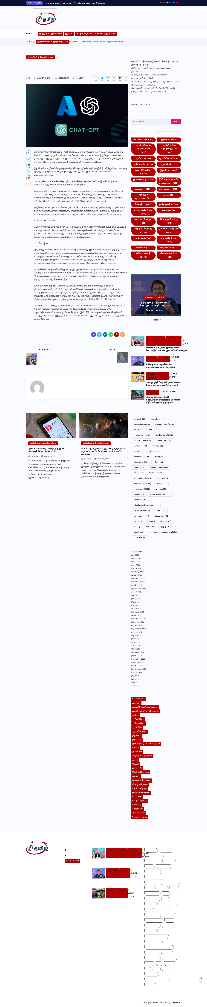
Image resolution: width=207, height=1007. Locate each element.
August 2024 (136, 632)
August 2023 (136, 672)
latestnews (141, 462)
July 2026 (135, 555)
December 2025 (138, 579)
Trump (138, 521)
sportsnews (142, 489)
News (138, 473)
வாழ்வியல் (168, 248)
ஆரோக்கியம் (143, 164)
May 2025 (135, 602)
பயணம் (168, 210)
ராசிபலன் (143, 238)
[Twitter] (173, 3)
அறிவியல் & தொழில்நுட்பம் (52, 42)
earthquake (140, 446)
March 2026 (136, 568)
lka (159, 462)
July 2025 (135, 595)
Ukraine (165, 521)
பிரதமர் (139, 538)
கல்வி (168, 195)
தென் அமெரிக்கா (143, 212)
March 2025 (136, 609)
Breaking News (143, 140)
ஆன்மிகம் (168, 164)
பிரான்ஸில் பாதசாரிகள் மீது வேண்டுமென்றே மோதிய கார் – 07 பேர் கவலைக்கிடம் (153, 90)
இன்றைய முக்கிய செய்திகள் (169, 181)
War (150, 527)
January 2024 (136, 656)
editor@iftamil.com (36, 870)
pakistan (162, 478)
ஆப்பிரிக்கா (168, 158)
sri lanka (161, 489)
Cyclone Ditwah (142, 441)
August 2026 (136, 552)
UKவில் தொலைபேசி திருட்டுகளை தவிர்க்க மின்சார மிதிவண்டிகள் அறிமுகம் (156, 83)
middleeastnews (159, 467)
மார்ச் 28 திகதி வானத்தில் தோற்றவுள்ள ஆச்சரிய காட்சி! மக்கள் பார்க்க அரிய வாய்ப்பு (103, 451)
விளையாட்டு (143, 255)
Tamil (160, 511)
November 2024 (138, 622)
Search (176, 121)
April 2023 (135, 686)
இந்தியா (44, 34)
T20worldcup (142, 511)
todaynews (162, 516)
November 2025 (138, 582)
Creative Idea (72, 861)
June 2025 (135, 599)
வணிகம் (143, 248)
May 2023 (135, 682)
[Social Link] (180, 3)
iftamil (139, 451)
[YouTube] (176, 3)
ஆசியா (69, 34)
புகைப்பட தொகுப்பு (143, 221)
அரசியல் (168, 140)
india (155, 451)
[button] (152, 319)
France (158, 446)
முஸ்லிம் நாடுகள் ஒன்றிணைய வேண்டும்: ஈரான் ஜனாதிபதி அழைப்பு (154, 63)
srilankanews (142, 500)
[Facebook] (170, 3)
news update (142, 478)
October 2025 (137, 585)
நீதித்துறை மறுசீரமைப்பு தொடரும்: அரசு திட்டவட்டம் (150, 70)
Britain (138, 430)
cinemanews (142, 435)
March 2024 (136, 649)
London (139, 467)
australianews (142, 424)
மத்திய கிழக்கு (143, 231)
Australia (156, 419)
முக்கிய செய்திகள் (168, 231)
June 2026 (135, 558)
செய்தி (143, 204)
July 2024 (135, 636)
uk (152, 521)
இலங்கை (56, 34)
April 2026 (135, 565)
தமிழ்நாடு (168, 204)
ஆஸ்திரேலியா (143, 172)
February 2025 (137, 612)
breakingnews (164, 424)
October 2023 (137, 666)
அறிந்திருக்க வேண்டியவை (143, 149)
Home (29, 34)
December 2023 (138, 659)
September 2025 (138, 589)
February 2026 (137, 572)
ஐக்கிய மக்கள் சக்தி (166, 532)
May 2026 (135, 562)
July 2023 (135, 676)
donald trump (164, 441)
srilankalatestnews (160, 494)
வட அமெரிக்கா (84, 34)
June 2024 (135, 639)
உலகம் (99, 34)
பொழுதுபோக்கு (169, 221)
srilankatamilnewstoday (146, 505)
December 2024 (138, 619)
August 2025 (136, 592)
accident (139, 419)
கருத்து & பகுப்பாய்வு (143, 197)
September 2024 (138, 629)
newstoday (155, 473)
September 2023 (138, 669)
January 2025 (136, 615)
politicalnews (142, 484)
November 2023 (138, 662)
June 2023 (135, 679)
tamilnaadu (142, 516)
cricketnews (164, 435)
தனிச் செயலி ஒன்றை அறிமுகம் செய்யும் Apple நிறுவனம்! (46, 450)
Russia (161, 484)
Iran (159, 457)
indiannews (142, 457)
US (137, 527)
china (153, 430)
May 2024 (135, 642)
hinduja (34, 456)
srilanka (139, 494)
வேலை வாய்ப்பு (169, 255)
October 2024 (137, 625)
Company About (74, 850)
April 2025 (135, 605)
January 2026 (136, 575)
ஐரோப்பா (110, 34)
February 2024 (137, 652)
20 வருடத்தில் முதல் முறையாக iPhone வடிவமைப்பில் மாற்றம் (86, 3)
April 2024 (135, 646)
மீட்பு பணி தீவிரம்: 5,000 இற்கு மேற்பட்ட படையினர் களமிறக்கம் (120, 903)
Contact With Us (74, 855)
